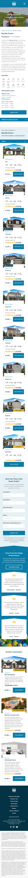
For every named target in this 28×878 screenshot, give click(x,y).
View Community (19, 690)
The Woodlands (10, 675)
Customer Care (14, 799)
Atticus (7, 198)
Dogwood (8, 307)
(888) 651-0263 (5, 94)
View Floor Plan (18, 174)
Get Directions (5, 99)
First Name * (7, 492)
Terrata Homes (14, 801)
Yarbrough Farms (10, 760)
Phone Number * (8, 507)
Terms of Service (15, 539)
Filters (4, 141)
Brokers (14, 808)
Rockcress (8, 379)
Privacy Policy (7, 539)
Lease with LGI (14, 806)
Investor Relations (14, 810)
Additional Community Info (9, 119)
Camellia (8, 343)
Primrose (8, 270)
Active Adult (14, 803)
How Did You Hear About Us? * (12, 523)
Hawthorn (8, 452)
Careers (14, 813)
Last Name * (6, 500)
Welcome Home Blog (14, 796)
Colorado (8, 234)
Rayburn (7, 415)
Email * (5, 515)
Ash (6, 161)
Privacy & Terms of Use (14, 816)
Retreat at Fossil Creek (12, 715)
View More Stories (14, 567)
